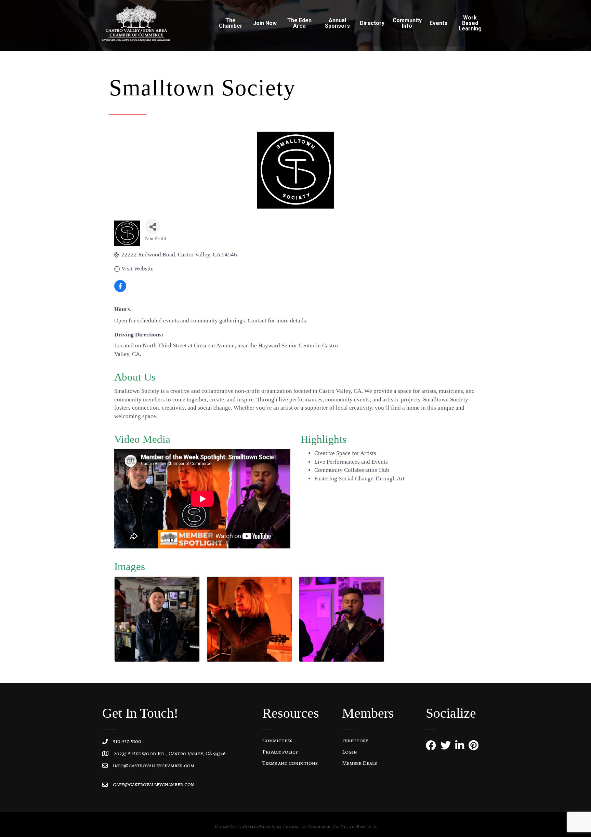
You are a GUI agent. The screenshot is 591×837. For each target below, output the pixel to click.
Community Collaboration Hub (351, 470)
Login (349, 752)
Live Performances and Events (351, 462)
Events (438, 23)
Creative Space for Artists (345, 453)
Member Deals (359, 763)
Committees (277, 740)
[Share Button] (152, 226)
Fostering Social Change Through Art (359, 478)
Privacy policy (280, 752)
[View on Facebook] (120, 290)
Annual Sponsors (337, 23)
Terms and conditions (290, 763)
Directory (355, 740)
